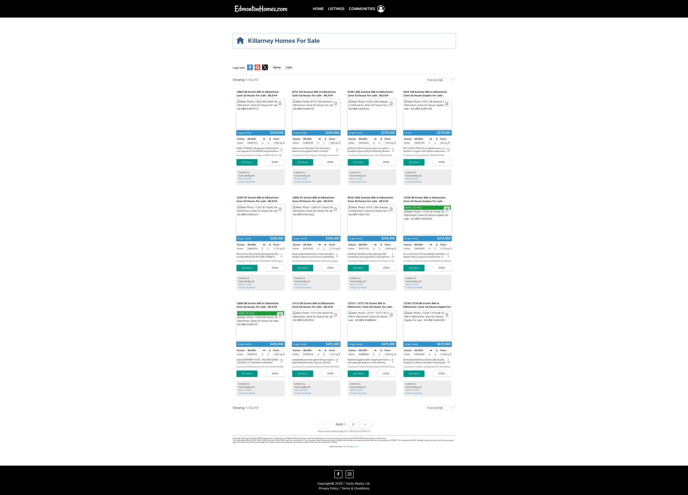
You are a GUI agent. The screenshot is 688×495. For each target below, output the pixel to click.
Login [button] (289, 67)
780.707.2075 (245, 178)
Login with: (239, 67)
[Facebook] (338, 474)
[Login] (380, 9)
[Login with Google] (257, 69)
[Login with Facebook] (250, 69)
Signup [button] (277, 67)
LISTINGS (336, 9)
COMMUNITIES (362, 9)
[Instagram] (349, 474)
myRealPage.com (350, 446)
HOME (318, 9)
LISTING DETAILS (246, 162)
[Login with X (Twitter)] (265, 69)
